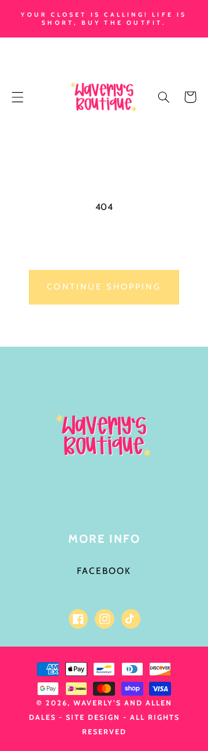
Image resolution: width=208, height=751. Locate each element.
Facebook (104, 570)
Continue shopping (104, 286)
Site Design (93, 717)
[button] (17, 97)
